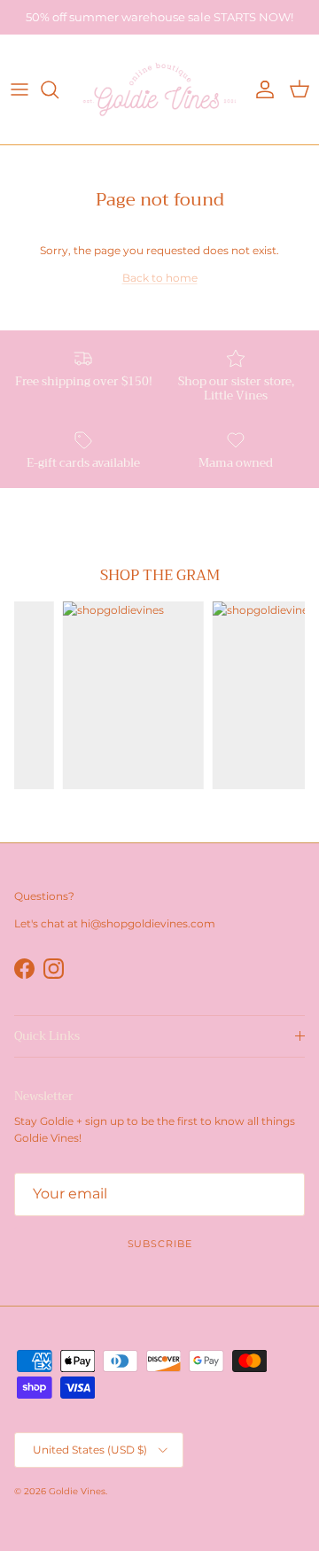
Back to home (160, 277)
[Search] (58, 89)
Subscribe (160, 1243)
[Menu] (19, 89)
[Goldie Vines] (159, 89)
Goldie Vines (77, 1491)
